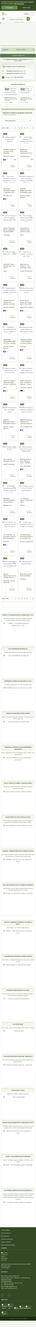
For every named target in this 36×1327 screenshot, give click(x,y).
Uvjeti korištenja (5, 1230)
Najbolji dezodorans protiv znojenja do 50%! (17, 1122)
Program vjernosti (6, 1242)
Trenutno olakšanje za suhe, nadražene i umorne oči (18, 748)
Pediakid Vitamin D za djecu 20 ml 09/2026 (9, 151)
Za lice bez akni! (18, 1024)
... (29, 128)
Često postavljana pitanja (8, 1245)
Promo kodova (22, 59)
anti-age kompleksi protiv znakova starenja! (18, 885)
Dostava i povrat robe (7, 1239)
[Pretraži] (28, 19)
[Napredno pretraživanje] (33, 19)
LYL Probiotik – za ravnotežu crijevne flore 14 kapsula (9, 536)
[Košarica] (33, 14)
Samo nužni (26, 7)
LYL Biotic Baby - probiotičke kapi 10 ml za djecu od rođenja (26, 536)
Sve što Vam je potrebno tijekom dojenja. (18, 783)
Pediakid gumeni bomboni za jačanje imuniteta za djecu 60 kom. (9, 302)
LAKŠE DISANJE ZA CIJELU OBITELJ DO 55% (18, 817)
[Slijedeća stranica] (33, 128)
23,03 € (12, 358)
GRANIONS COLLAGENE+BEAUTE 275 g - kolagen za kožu (9, 341)
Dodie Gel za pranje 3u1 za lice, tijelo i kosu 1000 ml (26, 302)
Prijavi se (26, 14)
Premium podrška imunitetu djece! (18, 990)
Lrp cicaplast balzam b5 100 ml (9, 460)
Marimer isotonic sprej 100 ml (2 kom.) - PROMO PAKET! (25, 461)
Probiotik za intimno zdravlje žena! (18, 713)
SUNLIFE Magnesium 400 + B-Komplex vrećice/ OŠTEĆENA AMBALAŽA (26, 190)
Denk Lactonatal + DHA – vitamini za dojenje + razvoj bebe (26, 382)
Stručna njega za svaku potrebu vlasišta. (18, 956)
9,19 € (13, 206)
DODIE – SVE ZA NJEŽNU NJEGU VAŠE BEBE (18, 1156)
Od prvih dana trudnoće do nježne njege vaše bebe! (18, 652)
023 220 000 (18, 77)
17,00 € (29, 317)
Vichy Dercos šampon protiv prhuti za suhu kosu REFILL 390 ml (26, 229)
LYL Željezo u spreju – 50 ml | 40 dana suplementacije (26, 500)
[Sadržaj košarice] (5, 165)
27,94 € (29, 589)
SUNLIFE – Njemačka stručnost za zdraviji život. (18, 923)
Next (33, 49)
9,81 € (30, 437)
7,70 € (13, 437)
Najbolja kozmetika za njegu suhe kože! (18, 1094)
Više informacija (19, 3)
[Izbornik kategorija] (3, 19)
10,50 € (29, 552)
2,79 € (30, 278)
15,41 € (29, 398)
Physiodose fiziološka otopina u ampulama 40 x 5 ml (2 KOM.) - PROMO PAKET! (9, 190)
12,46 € (12, 317)
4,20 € (29, 166)
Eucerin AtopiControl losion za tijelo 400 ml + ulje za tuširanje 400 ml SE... (9, 575)
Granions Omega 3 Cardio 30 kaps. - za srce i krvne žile (9, 382)
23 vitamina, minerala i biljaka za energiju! (18, 1190)
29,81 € (12, 512)
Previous (2, 49)
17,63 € (12, 476)
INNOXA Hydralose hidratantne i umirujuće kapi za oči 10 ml (26, 421)
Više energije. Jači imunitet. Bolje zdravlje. (18, 927)
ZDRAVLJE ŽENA (20, 49)
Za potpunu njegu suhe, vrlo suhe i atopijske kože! (18, 684)
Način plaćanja (5, 1236)
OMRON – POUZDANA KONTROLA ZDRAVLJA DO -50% (18, 615)
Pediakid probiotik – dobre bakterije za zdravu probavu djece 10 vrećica (26, 341)
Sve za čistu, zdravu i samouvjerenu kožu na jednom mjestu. (18, 1027)
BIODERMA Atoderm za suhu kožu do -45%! (17, 681)
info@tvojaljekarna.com (11, 1286)
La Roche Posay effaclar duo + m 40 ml (8, 266)
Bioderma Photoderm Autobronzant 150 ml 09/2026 (26, 151)
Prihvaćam (9, 7)
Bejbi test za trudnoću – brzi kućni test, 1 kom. (26, 266)
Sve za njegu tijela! (18, 1090)
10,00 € (29, 476)
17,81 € (29, 242)
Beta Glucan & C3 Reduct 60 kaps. (26, 574)
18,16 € (12, 278)
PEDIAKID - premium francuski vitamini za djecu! (18, 851)
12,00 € (12, 398)
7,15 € (30, 206)
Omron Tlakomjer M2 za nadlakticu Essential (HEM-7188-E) (9, 229)
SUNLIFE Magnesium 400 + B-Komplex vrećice (9, 421)
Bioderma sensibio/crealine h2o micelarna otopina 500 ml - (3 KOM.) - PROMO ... (9, 500)
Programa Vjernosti (11, 59)
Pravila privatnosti (6, 1233)
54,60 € (12, 242)
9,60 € (12, 552)
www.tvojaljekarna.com (10, 1288)
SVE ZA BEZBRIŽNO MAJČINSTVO (18, 649)
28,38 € (12, 589)
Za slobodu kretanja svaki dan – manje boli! (18, 1056)
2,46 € (13, 166)
